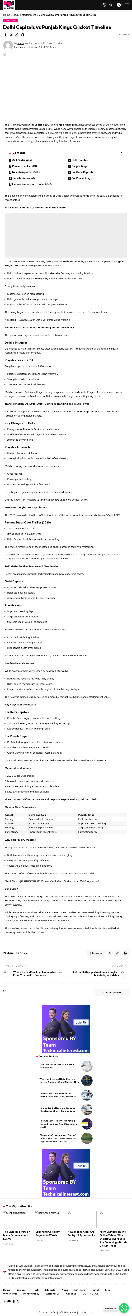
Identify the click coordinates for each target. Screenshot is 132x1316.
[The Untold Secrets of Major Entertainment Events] (17, 1219)
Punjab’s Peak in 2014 (25, 166)
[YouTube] (9, 1301)
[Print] (22, 34)
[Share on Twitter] (11, 34)
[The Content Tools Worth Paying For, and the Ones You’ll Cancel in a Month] (87, 1124)
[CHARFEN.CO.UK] (9, 5)
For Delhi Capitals (82, 172)
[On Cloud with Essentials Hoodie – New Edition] (87, 1066)
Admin (20, 43)
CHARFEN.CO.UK (114, 1269)
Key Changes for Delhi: (26, 171)
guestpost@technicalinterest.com (43, 1277)
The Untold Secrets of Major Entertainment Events (16, 1235)
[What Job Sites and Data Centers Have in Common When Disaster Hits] (87, 1080)
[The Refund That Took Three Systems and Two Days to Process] (87, 1095)
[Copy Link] (17, 34)
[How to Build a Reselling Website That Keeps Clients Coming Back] (87, 1109)
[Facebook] (5, 1301)
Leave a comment (113, 992)
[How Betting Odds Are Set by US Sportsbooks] (82, 1219)
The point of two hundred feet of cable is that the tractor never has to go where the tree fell (57, 1138)
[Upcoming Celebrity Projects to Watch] (49, 1219)
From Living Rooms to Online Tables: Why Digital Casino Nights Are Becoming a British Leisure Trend (113, 1238)
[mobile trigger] (126, 5)
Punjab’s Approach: (24, 178)
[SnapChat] (13, 1301)
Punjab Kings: (80, 166)
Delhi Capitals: (80, 160)
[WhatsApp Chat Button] (124, 1308)
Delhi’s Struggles (22, 159)
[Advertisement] (66, 235)
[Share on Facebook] (5, 34)
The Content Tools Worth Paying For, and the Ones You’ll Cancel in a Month (58, 1123)
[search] (104, 5)
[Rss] (18, 1301)
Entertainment (28, 14)
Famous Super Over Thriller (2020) (32, 184)
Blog (15, 14)
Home (6, 14)
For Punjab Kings (82, 178)
